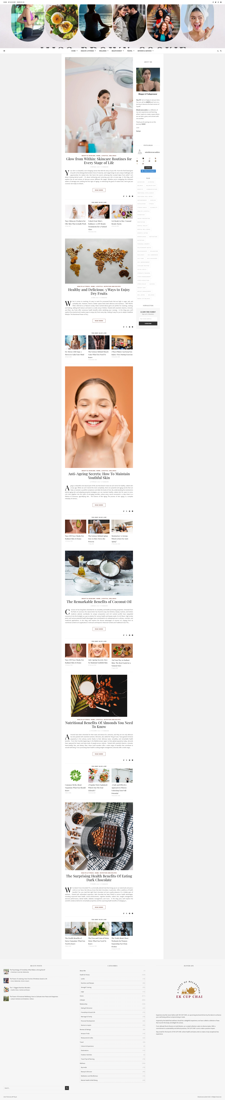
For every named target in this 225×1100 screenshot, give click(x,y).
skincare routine (143, 265)
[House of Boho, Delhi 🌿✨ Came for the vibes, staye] (149, 158)
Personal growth (143, 244)
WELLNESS (151, 295)
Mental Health (142, 225)
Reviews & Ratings (145, 51)
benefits (140, 189)
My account (12, 2)
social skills (141, 269)
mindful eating (142, 233)
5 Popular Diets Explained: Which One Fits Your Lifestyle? (98, 788)
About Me (83, 971)
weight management (144, 291)
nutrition (140, 240)
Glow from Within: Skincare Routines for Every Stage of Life (99, 160)
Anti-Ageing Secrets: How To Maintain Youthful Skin (99, 475)
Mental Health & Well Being (89, 1080)
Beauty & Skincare (88, 155)
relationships (142, 251)
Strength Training (86, 987)
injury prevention (143, 218)
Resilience (140, 255)
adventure (141, 182)
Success (152, 284)
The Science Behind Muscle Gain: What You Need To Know (98, 354)
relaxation (154, 251)
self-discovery (152, 258)
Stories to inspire (25, 981)
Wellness (102, 51)
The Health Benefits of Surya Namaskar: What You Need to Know (75, 941)
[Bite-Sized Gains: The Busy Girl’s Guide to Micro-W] (149, 161)
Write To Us (20, 2)
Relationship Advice (144, 247)
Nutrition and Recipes (112, 286)
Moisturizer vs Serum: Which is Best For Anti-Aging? (120, 539)
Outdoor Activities (86, 1055)
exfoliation (141, 203)
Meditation (141, 222)
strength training (143, 273)
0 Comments (104, 167)
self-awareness (153, 255)
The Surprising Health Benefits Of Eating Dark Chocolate (99, 878)
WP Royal (14, 1097)
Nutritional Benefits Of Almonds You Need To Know (99, 724)
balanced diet (151, 185)
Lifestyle (104, 155)
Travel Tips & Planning (87, 1059)
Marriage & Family (86, 1016)
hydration (141, 214)
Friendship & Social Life (16, 972)
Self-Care (140, 258)
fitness (151, 203)
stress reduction (143, 280)
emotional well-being (145, 196)
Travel (129, 51)
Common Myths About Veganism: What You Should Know (75, 788)
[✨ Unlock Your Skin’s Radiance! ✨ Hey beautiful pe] (155, 161)
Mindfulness (141, 236)
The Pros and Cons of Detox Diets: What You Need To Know (98, 941)
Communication (151, 189)
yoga (82, 991)
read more (99, 190)
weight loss (141, 287)
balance (140, 185)
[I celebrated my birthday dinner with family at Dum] (143, 161)
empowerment (142, 200)
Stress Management (144, 276)
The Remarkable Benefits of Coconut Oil (99, 601)
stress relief (141, 284)
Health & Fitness (83, 286)
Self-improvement (143, 262)
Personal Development (88, 1021)
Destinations (85, 1050)
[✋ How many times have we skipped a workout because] (137, 161)
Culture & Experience (87, 1046)
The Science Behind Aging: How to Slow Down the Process (98, 539)
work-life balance (143, 298)
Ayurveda (151, 182)
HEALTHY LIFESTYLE (143, 211)
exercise (153, 200)
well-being (141, 295)
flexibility (153, 207)
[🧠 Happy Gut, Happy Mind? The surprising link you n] (137, 163)
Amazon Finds (85, 1033)
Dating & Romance (86, 1008)
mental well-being (143, 229)
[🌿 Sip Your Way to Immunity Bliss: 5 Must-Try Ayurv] (143, 158)
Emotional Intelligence (145, 193)
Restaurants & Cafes (87, 1038)
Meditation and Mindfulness (22, 999)
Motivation (153, 236)
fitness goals (142, 207)
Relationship (117, 51)
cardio (83, 979)
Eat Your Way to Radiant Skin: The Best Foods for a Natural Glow (121, 663)
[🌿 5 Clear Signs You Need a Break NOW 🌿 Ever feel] (143, 163)
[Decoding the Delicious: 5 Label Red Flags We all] (137, 158)
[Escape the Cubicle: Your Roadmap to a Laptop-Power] (155, 158)
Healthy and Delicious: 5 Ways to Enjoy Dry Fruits (99, 291)
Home (5, 2)
